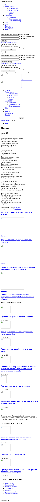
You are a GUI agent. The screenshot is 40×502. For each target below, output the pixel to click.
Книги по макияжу (15, 21)
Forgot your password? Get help (11, 63)
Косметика (8, 15)
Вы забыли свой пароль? (9, 42)
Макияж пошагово (15, 19)
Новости (7, 29)
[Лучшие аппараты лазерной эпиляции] (5, 313)
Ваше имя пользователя (26, 36)
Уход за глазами (10, 7)
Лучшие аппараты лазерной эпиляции (17, 316)
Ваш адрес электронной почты (29, 48)
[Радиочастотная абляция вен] (5, 450)
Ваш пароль (23, 38)
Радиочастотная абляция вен (13, 454)
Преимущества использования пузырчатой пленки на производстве (19, 470)
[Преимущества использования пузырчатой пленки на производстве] (5, 466)
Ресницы (11, 12)
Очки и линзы (13, 10)
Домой (3, 120)
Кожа (6, 24)
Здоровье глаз (13, 8)
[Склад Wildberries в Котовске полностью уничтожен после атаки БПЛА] (12, 262)
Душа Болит (17, 209)
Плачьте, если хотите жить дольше (15, 386)
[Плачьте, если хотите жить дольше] (4, 382)
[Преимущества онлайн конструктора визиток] (5, 345)
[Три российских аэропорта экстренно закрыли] (12, 234)
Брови (11, 14)
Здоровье (9, 488)
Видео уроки (9, 28)
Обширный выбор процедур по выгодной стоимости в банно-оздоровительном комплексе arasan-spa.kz (18, 369)
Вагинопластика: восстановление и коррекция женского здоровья (16, 438)
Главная (7, 5)
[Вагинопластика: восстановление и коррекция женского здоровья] (5, 433)
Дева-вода (17, 207)
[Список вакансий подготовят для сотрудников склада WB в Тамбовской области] (12, 289)
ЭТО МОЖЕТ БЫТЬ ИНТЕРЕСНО (13, 212)
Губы (6, 22)
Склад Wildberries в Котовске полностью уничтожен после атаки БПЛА (18, 268)
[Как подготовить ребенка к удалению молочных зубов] (5, 328)
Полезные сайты (11, 486)
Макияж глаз (13, 17)
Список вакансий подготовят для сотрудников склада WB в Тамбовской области (17, 297)
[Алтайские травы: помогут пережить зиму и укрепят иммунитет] (5, 397)
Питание (7, 26)
